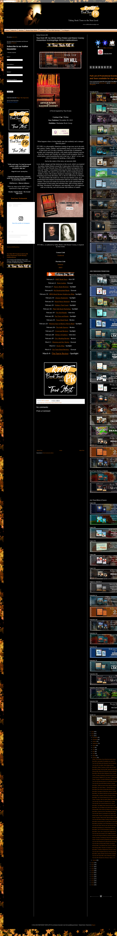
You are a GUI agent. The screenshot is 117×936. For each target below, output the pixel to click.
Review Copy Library (31, 30)
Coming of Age (48, 402)
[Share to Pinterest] (59, 401)
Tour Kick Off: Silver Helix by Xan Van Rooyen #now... (104, 825)
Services (21, 30)
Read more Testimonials (19, 198)
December (95, 737)
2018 (92, 872)
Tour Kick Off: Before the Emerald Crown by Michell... (104, 763)
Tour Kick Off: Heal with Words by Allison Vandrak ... (104, 783)
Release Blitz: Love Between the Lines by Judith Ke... (104, 845)
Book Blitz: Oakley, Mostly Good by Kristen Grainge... (104, 853)
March (94, 755)
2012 (92, 884)
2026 (92, 731)
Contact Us (43, 30)
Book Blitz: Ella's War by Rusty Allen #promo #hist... (104, 789)
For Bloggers (65, 30)
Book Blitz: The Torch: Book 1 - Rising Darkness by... (104, 787)
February (95, 757)
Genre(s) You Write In (12, 79)
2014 (92, 880)
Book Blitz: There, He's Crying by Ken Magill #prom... (104, 831)
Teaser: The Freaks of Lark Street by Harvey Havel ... (104, 759)
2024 (92, 735)
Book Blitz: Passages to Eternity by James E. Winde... (104, 791)
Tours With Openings (54, 30)
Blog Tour (42, 402)
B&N (60, 267)
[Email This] (52, 401)
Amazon (60, 264)
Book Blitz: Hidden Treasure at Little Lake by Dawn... (104, 767)
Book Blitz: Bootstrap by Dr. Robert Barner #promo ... (104, 827)
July (94, 747)
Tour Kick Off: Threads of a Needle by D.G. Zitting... (104, 801)
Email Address (10, 64)
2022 (92, 864)
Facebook (60, 255)
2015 (92, 878)
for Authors (13, 43)
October (94, 741)
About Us (13, 30)
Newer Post (39, 450)
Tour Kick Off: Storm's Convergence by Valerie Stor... (104, 813)
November (95, 739)
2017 (92, 874)
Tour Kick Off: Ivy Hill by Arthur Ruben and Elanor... (104, 843)
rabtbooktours (23, 241)
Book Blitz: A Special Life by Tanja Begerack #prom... (104, 811)
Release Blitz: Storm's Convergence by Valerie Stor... (104, 815)
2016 (92, 876)
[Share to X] (56, 401)
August (94, 745)
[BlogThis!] (54, 401)
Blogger (93, 925)
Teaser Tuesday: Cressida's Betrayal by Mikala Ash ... (104, 779)
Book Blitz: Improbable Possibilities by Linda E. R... (104, 761)
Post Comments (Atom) (48, 453)
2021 (92, 866)
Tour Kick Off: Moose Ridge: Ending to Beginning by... (104, 819)
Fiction (52, 402)
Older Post (81, 450)
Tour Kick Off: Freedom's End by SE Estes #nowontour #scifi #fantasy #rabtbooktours (17, 255)
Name (8, 56)
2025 (92, 733)
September (95, 743)
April (94, 753)
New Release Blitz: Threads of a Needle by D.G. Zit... (104, 847)
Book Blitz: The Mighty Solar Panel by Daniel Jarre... (104, 805)
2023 (92, 862)
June (94, 749)
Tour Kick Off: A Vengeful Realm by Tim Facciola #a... (104, 851)
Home (7, 30)
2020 (92, 868)
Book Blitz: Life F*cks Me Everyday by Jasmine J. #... (104, 829)
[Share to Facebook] (57, 401)
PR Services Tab (102, 83)
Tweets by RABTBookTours (13, 247)
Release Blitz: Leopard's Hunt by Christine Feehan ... (104, 795)
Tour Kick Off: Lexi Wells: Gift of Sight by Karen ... (103, 765)
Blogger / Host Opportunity (23, 97)
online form (14, 37)
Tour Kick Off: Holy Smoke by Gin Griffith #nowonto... (104, 833)
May (94, 751)
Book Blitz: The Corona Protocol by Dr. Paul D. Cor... (104, 797)
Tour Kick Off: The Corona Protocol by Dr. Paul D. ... (104, 803)
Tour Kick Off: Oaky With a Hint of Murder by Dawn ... (104, 855)
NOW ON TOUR (57, 402)
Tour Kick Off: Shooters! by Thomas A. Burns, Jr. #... (104, 857)
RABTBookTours (12, 241)
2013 (92, 882)
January (95, 860)
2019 (92, 870)
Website (9, 72)
